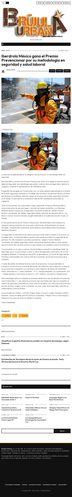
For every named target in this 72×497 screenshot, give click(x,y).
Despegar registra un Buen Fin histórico (58, 398)
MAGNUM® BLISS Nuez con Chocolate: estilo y (11, 398)
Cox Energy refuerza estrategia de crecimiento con (35, 420)
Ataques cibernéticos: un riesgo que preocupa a (59, 409)
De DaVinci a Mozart (35, 484)
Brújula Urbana (11, 69)
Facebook (7, 316)
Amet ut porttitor (32, 397)
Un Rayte (24, 484)
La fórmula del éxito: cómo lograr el (9, 419)
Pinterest (59, 70)
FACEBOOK (48, 3)
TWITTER (52, 70)
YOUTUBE (56, 3)
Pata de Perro (62, 484)
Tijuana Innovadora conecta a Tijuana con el (11, 409)
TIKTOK (40, 3)
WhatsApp (24, 316)
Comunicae (11, 302)
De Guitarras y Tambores (12, 484)
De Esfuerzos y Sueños (8, 355)
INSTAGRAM (66, 3)
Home (3, 50)
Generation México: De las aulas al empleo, (35, 409)
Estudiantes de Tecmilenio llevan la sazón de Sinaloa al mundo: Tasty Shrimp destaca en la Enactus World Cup (32, 360)
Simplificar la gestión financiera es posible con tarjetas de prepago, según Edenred (35, 342)
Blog (8, 50)
